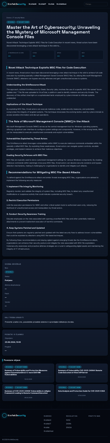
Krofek (51, 4)
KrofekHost (61, 4)
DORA (68, 424)
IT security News (18, 18)
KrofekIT (42, 4)
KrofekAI (32, 4)
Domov (9, 18)
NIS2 (68, 420)
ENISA (69, 427)
